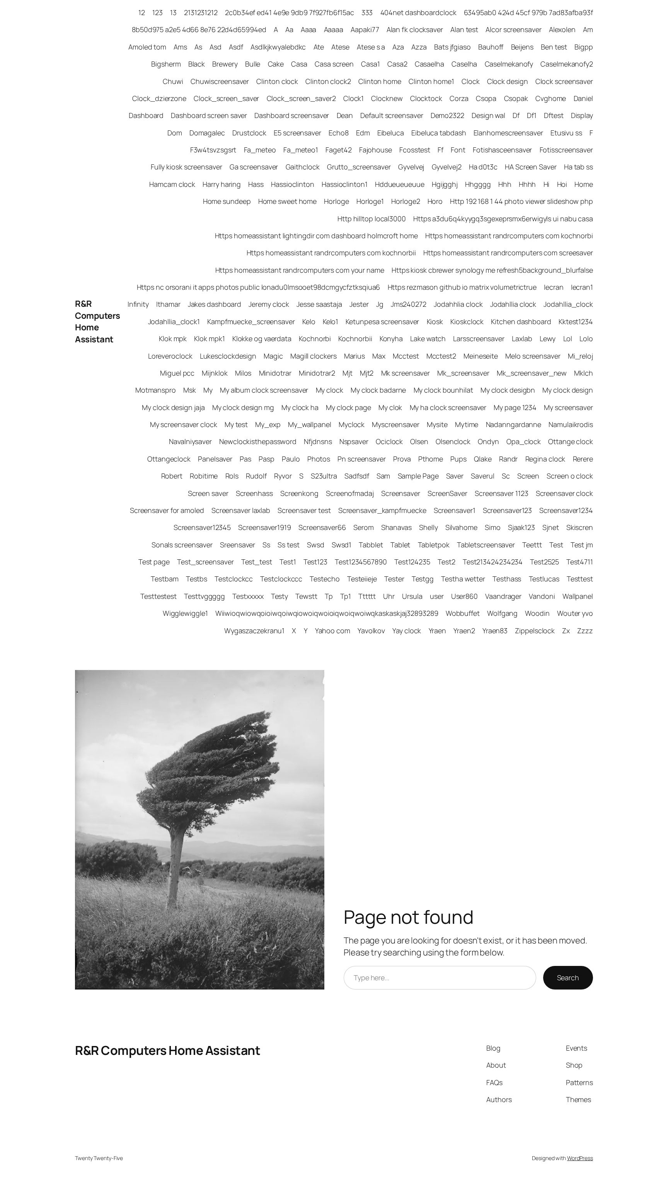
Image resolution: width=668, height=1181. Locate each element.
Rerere (583, 458)
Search (568, 977)
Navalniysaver (190, 441)
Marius (354, 356)
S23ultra (324, 475)
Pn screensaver (361, 458)
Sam (383, 475)
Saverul (482, 475)
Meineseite (481, 356)
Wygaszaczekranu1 (254, 630)
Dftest (553, 115)
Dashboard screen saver (209, 115)
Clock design (507, 81)
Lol (568, 338)
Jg (379, 304)
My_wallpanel (309, 424)
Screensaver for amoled (167, 510)
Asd (216, 46)
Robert (171, 475)
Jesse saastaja (319, 304)
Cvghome (550, 98)
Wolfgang (502, 613)
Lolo (586, 338)
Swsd (315, 544)
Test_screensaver (205, 561)
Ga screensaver (254, 166)
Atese (340, 46)
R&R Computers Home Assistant (97, 321)
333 (367, 12)
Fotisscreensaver (566, 149)
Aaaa (309, 29)
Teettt (532, 544)
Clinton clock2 (328, 81)
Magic (273, 356)
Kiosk (435, 321)
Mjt (348, 373)
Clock (471, 81)
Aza (398, 46)
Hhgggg (478, 184)
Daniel (583, 98)
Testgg (423, 578)
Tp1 (345, 596)
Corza (459, 98)
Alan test (464, 29)
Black (196, 63)
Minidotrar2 (317, 373)
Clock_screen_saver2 (301, 98)
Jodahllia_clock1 (174, 321)
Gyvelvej (411, 166)
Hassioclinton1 (345, 184)
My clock (329, 390)
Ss (266, 544)
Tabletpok (434, 544)
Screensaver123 (507, 510)
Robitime (204, 475)
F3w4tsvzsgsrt (213, 149)
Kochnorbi (315, 338)
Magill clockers (313, 356)
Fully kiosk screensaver (186, 166)
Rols (232, 475)
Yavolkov (371, 630)
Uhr (389, 596)
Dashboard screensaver (291, 115)
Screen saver (208, 493)
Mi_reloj (580, 356)
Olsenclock (453, 441)
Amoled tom (147, 46)
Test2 (446, 561)
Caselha (464, 63)
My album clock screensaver (264, 390)
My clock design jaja (173, 407)
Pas (245, 458)
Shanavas (396, 527)
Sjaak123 (521, 527)
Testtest (580, 578)
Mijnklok (214, 373)
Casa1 (370, 63)
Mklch (583, 373)
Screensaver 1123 (501, 493)
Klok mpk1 (209, 338)
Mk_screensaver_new (532, 373)
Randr (508, 458)
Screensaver (400, 493)
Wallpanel (577, 596)
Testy (279, 596)
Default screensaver (391, 115)
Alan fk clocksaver (415, 29)
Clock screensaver (564, 81)
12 (141, 12)
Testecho (324, 578)
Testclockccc (281, 578)
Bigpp (583, 46)
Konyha (391, 338)
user (437, 596)
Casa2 (397, 63)
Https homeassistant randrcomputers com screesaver (508, 252)
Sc (506, 475)
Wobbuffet (463, 613)
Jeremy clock (269, 304)
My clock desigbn (508, 390)
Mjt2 (367, 373)
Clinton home (379, 81)
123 (157, 12)
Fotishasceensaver (502, 149)
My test (236, 424)
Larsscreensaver (478, 338)
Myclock (352, 424)
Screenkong (299, 493)
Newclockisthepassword (258, 441)
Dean (345, 115)
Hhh (504, 184)
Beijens (522, 46)
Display (582, 115)
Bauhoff (490, 46)
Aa (289, 29)
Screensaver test (304, 510)
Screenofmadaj (350, 493)
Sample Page (418, 475)
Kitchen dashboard (521, 321)
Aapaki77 (365, 29)
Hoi (562, 184)
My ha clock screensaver (448, 407)
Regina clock (545, 458)
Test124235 (412, 561)
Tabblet (371, 544)
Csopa (486, 98)
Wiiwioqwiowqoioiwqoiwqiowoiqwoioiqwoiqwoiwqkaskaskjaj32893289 (326, 613)
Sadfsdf (356, 475)
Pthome (430, 458)
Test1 (287, 561)
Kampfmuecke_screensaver (251, 321)
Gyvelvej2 (447, 166)
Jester (358, 304)
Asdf (236, 46)
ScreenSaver (447, 493)
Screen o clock (570, 475)
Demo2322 (447, 115)
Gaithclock (303, 166)
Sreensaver (237, 544)
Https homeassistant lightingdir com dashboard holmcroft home (316, 235)
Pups (458, 458)
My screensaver (568, 407)
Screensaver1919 (264, 527)
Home (583, 184)
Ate (319, 46)
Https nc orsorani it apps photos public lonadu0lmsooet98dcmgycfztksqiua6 (258, 287)
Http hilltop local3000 (371, 218)
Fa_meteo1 (300, 149)
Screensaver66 (322, 527)
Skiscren (579, 527)
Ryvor (283, 475)
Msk (189, 390)
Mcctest (406, 356)
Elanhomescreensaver (508, 132)
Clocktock (426, 98)
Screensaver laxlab (240, 510)
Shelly (428, 527)
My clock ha (300, 407)
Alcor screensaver (513, 29)
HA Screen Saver (531, 166)
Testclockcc (234, 578)
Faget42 (338, 149)
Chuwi (173, 81)
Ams (180, 46)
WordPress (580, 1158)
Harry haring (222, 184)
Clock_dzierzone (159, 98)
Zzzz (585, 630)
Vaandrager (503, 596)
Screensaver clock (564, 493)
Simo (493, 527)
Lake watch (428, 338)
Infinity (138, 304)
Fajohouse (375, 149)
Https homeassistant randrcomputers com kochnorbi (509, 235)
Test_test (256, 561)
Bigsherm (166, 63)
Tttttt (367, 596)
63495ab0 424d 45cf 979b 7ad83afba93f (528, 12)
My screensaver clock (183, 424)
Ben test (554, 46)
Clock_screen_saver (226, 98)
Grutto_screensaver (359, 166)
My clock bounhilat (443, 390)
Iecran (553, 287)
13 (173, 12)
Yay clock (406, 630)
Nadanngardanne (514, 424)
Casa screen (334, 63)
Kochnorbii (355, 338)
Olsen (419, 441)
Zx (566, 630)
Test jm (582, 544)
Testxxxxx (247, 596)
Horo (435, 201)
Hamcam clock (172, 184)
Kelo (308, 321)
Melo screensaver (532, 356)
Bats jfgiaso (452, 46)
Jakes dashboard (215, 304)
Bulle (253, 63)
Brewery (224, 63)
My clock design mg (243, 407)
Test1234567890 (361, 561)
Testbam (164, 578)
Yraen (437, 630)
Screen (528, 475)
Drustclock (249, 132)
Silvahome (461, 527)
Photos (318, 458)
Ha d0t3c (483, 166)
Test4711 (579, 561)
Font (458, 149)
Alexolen (562, 29)
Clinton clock (277, 81)
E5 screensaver (297, 132)
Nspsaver (353, 441)
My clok (390, 407)
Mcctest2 (441, 356)
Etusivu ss (566, 132)
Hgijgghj (445, 184)
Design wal (488, 115)
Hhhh (527, 184)
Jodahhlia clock (458, 304)
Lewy (548, 338)
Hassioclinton (292, 184)
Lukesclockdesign (228, 356)
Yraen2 (464, 630)
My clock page (348, 407)
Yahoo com (332, 630)
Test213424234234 (493, 561)
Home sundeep (227, 201)
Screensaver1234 (566, 510)
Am (588, 29)
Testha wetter (463, 578)
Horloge (336, 201)
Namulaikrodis (571, 424)
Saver (455, 475)
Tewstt (306, 596)
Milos (243, 373)
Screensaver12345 (202, 527)
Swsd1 (342, 544)
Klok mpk (173, 338)
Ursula (412, 596)
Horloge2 (405, 201)
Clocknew (386, 98)
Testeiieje (362, 578)
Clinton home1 (431, 81)
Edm (363, 132)
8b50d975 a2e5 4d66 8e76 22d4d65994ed (199, 29)
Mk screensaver (405, 373)
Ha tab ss (578, 166)
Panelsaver (215, 458)
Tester (394, 578)
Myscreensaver (395, 424)
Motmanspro (155, 390)
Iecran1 (582, 287)
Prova (402, 458)
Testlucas (544, 578)
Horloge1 (370, 201)
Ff (440, 149)
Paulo (291, 458)
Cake (276, 63)
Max (378, 356)
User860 (464, 596)
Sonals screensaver (182, 544)
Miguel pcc (177, 373)
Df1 (532, 115)
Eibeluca (390, 132)
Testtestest (158, 596)
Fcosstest (414, 149)
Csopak (516, 98)
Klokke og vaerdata (261, 338)
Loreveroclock (170, 356)
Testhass (506, 578)
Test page (154, 561)
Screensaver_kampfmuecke (382, 510)
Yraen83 (495, 630)
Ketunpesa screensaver (382, 321)
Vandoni (542, 596)
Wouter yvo (575, 613)
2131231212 (201, 12)
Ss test (288, 544)
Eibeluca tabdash (438, 132)
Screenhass (254, 493)
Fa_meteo (260, 149)
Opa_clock (523, 441)
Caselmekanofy (509, 63)
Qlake (483, 458)
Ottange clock (570, 441)
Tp (329, 596)
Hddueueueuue (399, 184)
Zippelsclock (535, 630)
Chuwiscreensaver (220, 81)
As (198, 46)
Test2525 (544, 561)
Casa (299, 63)
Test (556, 544)
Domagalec (207, 132)
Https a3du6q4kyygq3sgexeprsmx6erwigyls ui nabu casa (503, 218)
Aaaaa (334, 29)
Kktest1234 (576, 321)
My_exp (267, 424)
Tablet (400, 544)
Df (516, 115)
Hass (256, 184)
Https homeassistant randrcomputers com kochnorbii (331, 252)
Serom (363, 527)
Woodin (537, 613)
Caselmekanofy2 (566, 63)
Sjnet (550, 527)
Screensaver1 (454, 510)
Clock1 (353, 98)
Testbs (196, 578)
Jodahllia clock (513, 304)
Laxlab (522, 338)
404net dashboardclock (418, 12)
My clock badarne (378, 390)
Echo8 (339, 132)
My (208, 390)
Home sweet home (287, 201)
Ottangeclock (169, 458)
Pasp (266, 458)
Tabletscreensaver (486, 544)
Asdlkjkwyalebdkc (278, 46)
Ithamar (168, 304)
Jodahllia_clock (568, 304)
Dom (174, 132)
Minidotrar (275, 373)
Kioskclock (467, 321)
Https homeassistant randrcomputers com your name (299, 270)
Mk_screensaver (463, 373)
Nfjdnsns (318, 441)
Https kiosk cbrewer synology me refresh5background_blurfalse (492, 270)
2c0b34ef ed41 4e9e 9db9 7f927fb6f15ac (289, 12)
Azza (419, 46)
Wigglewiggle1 (185, 613)
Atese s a (371, 46)
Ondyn (488, 441)
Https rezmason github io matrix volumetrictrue (462, 287)
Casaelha (429, 63)
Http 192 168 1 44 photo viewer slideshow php (521, 201)
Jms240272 (408, 304)
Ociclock (389, 441)
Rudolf (256, 475)
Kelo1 (331, 321)
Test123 (315, 561)
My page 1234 (515, 407)
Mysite (437, 424)
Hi (547, 184)
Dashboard (146, 115)
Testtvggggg (204, 596)
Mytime (466, 424)
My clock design (567, 390)
